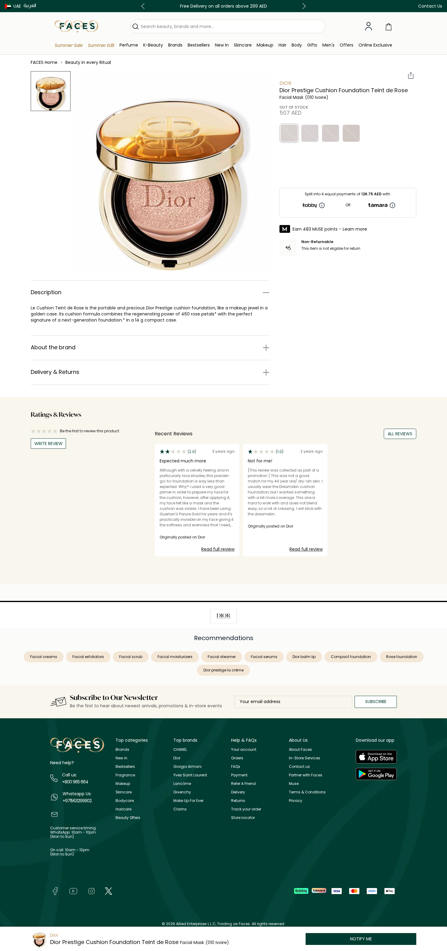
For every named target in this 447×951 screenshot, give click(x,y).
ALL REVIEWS (400, 434)
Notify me (361, 939)
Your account (243, 749)
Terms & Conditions (307, 792)
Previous (144, 6)
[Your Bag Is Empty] (388, 26)
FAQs (235, 766)
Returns (238, 800)
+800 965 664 (75, 782)
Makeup (123, 783)
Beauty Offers (128, 817)
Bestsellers (125, 766)
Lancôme (182, 783)
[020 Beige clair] (330, 133)
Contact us (299, 766)
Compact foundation (351, 656)
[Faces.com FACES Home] (76, 26)
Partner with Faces (305, 775)
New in (121, 758)
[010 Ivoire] (289, 133)
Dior (285, 83)
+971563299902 (77, 801)
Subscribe (375, 701)
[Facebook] (55, 890)
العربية (29, 5)
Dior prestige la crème (223, 670)
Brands (122, 749)
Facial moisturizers (175, 656)
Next (303, 6)
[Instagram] (91, 890)
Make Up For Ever (188, 800)
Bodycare (125, 800)
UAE (17, 6)
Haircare (123, 809)
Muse (294, 783)
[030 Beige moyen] (351, 133)
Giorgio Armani (187, 766)
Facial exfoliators (88, 656)
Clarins (180, 809)
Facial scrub (130, 656)
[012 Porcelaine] (310, 133)
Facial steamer (222, 656)
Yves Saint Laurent (190, 775)
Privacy (295, 800)
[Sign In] (368, 26)
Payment (239, 775)
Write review (48, 444)
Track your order (246, 809)
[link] (175, 45)
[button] (13, 6)
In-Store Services (304, 758)
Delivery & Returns (55, 372)
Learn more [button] (355, 229)
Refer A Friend (243, 783)
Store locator (243, 817)
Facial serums (264, 656)
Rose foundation (401, 656)
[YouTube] (73, 890)
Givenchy (182, 792)
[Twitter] (108, 890)
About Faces (300, 749)
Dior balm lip (304, 656)
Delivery (238, 792)
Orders (237, 758)
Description (46, 292)
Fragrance (125, 775)
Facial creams (43, 656)
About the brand (53, 347)
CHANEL (180, 749)
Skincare (124, 792)
